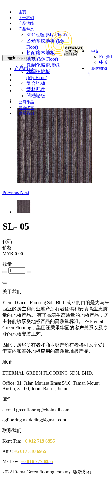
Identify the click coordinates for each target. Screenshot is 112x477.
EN (79, 14)
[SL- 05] (54, 181)
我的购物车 (97, 71)
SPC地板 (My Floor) (46, 34)
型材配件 (35, 89)
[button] (11, 192)
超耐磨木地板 (40, 52)
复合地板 (35, 83)
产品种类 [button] (26, 29)
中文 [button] (95, 51)
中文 (90, 13)
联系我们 (26, 113)
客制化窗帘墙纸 (43, 65)
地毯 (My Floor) (42, 58)
